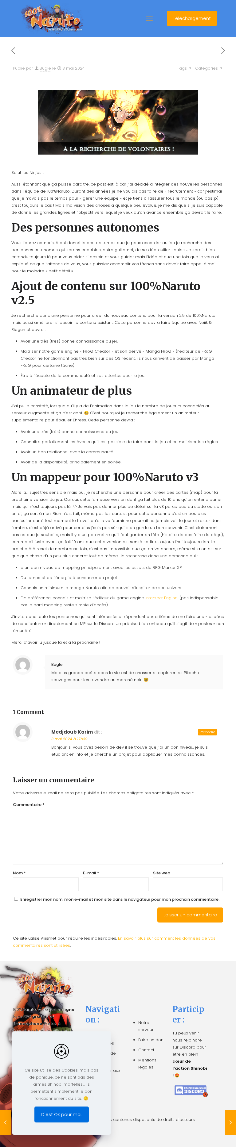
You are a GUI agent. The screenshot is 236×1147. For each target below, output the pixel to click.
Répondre (207, 732)
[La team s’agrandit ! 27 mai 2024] (230, 1122)
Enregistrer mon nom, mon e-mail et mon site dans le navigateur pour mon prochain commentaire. (119, 899)
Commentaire (29, 805)
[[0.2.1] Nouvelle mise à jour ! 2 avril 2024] (5, 1122)
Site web (161, 873)
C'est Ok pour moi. (61, 1114)
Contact (146, 1050)
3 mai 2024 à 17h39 (69, 739)
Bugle (45, 68)
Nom (19, 873)
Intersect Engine (161, 598)
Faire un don (150, 1040)
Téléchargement (192, 18)
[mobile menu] (149, 18)
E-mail (91, 873)
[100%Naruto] (51, 18)
